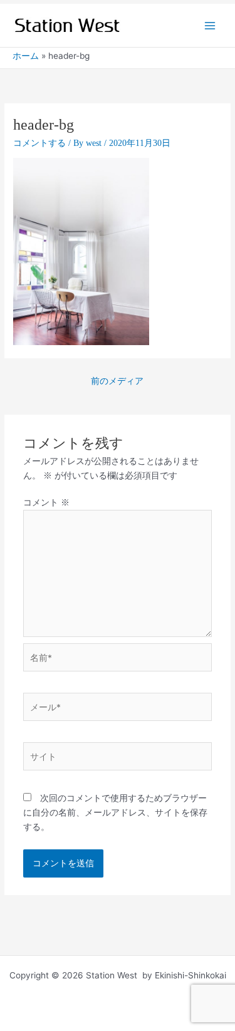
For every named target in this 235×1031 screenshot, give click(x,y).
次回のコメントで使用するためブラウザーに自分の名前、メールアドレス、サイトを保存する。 (115, 812)
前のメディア (117, 381)
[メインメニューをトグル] (210, 25)
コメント (46, 502)
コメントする (39, 143)
